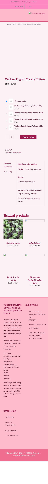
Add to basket (28, 137)
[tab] (8, 165)
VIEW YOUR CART (12, 436)
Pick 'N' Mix (17, 153)
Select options (13, 228)
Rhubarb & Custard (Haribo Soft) (35, 280)
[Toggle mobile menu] (4, 17)
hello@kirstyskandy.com (29, 2)
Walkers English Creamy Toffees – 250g (28, 119)
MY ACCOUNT (10, 430)
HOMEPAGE (9, 417)
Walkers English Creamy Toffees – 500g (28, 113)
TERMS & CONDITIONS (10, 423)
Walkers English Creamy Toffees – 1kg (28, 106)
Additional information (8, 165)
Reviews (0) (8, 172)
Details (14, 230)
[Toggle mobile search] (8, 17)
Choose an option (20, 101)
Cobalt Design (30, 455)
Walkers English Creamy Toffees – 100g (28, 126)
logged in (30, 198)
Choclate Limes (13, 243)
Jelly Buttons (34, 243)
